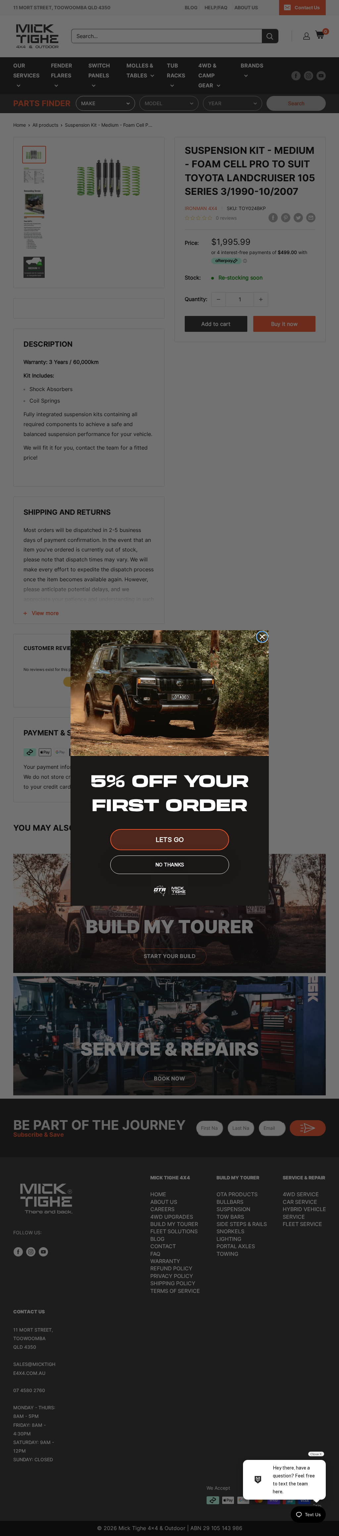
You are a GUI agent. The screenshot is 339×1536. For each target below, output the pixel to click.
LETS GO (170, 840)
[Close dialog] (262, 637)
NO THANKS (169, 864)
